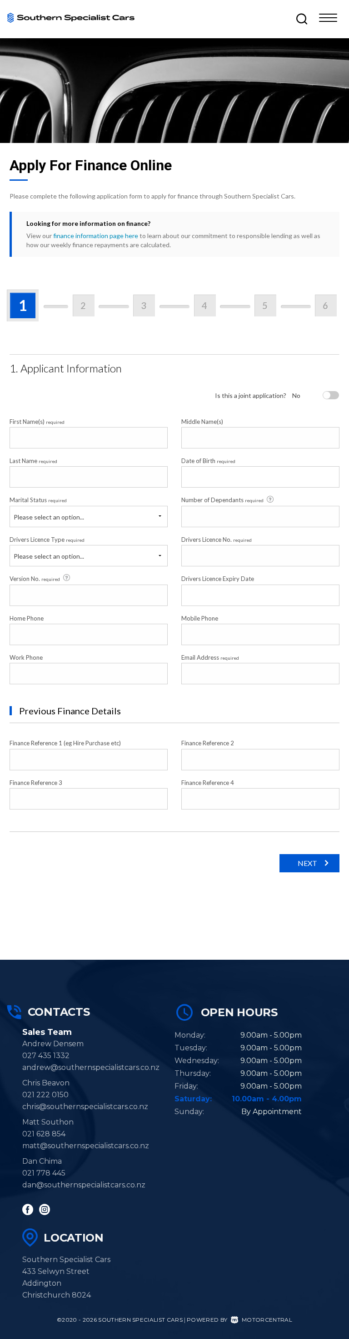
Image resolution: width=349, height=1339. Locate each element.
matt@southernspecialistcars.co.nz (85, 1145)
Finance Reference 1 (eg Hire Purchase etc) (65, 743)
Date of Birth (208, 460)
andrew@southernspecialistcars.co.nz (91, 1067)
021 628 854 (43, 1134)
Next (307, 863)
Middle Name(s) (202, 421)
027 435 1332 (46, 1055)
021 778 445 (43, 1173)
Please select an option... (49, 517)
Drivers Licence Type (47, 539)
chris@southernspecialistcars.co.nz (88, 1106)
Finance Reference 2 (207, 743)
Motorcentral (267, 1319)
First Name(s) (37, 421)
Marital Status (38, 500)
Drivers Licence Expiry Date (217, 578)
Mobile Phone (199, 618)
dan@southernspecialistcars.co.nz (83, 1185)
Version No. (35, 578)
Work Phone (26, 657)
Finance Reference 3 (36, 782)
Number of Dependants (222, 500)
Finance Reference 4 (207, 782)
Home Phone (27, 618)
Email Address (210, 657)
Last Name (33, 460)
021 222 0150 (45, 1094)
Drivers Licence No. (216, 539)
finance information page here (95, 235)
